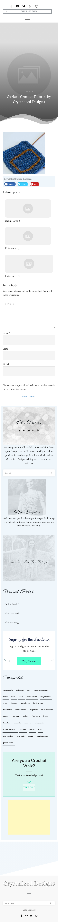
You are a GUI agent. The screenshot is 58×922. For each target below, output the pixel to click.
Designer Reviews (46, 696)
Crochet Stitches (32, 696)
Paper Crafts (20, 736)
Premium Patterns (42, 736)
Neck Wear (23, 729)
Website (7, 364)
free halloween (7, 710)
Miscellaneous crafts (9, 729)
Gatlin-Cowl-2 (28, 211)
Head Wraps (36, 716)
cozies (13, 696)
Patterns (30, 736)
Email (6, 348)
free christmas (25, 703)
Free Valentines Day (47, 710)
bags (28, 690)
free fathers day (38, 703)
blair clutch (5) (28, 238)
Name (6, 333)
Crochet (21, 696)
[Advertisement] (29, 60)
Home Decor (6, 723)
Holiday (45, 716)
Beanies (5, 696)
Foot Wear (14, 703)
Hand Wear (16, 716)
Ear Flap (5, 703)
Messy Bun (27, 723)
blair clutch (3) (29, 266)
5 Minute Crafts (8, 690)
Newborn (32, 729)
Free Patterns (34, 710)
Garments (6, 716)
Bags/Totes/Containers (41, 690)
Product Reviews (8, 742)
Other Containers (8, 736)
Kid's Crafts (17, 723)
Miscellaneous (39, 723)
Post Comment (29, 397)
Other (40, 729)
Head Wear (26, 716)
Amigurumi (20, 690)
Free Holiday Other (20, 710)
